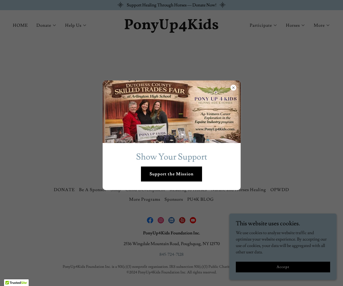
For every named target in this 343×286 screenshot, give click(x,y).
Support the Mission (171, 174)
